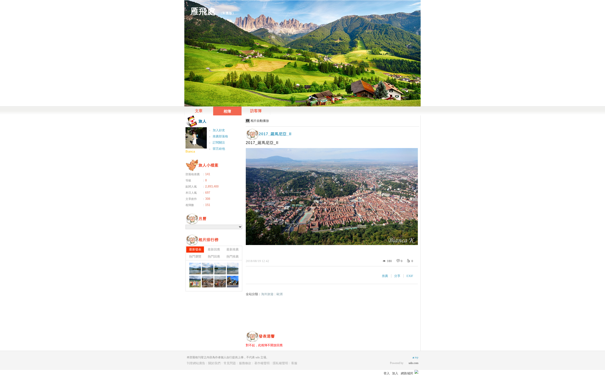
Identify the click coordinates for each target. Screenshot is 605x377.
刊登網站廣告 (196, 363)
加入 (395, 373)
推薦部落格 (220, 136)
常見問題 (230, 363)
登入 (387, 373)
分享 (397, 276)
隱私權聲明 (280, 363)
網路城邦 (407, 373)
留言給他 (219, 148)
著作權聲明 (262, 363)
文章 (199, 111)
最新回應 (214, 249)
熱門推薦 (232, 256)
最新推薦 (232, 249)
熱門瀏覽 (195, 256)
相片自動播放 (260, 121)
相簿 (227, 111)
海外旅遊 (267, 294)
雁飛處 (203, 11)
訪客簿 (256, 111)
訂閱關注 (219, 142)
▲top (415, 357)
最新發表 (195, 249)
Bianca (190, 151)
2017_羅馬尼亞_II (275, 134)
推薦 (385, 276)
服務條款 (245, 363)
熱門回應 (214, 256)
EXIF (409, 276)
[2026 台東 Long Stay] (195, 268)
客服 (294, 363)
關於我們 (214, 363)
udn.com (413, 363)
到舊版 (227, 13)
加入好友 (219, 130)
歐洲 (280, 294)
